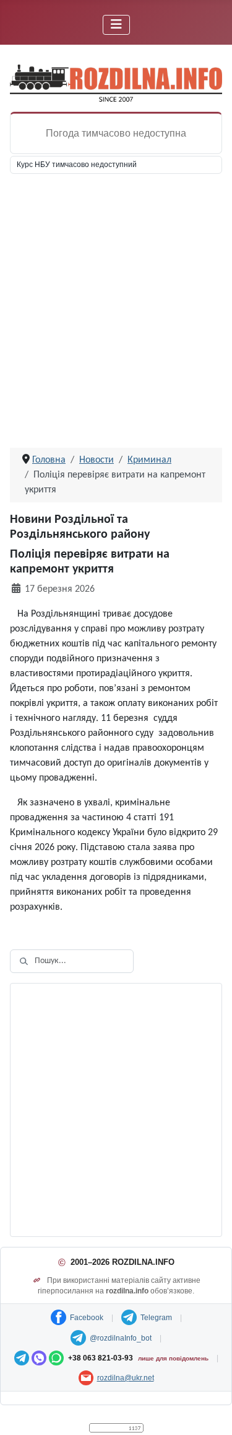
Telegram (156, 1317)
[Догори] (210, 1412)
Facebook (86, 1317)
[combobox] (72, 961)
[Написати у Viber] (39, 1358)
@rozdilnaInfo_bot (121, 1338)
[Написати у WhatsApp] (56, 1358)
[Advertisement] (116, 315)
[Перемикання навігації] (116, 25)
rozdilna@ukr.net (125, 1378)
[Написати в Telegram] (21, 1358)
